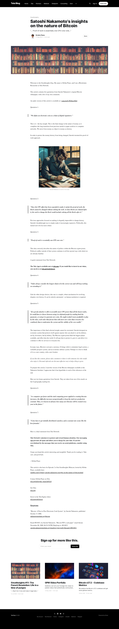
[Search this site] (90, 3)
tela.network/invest (48, 269)
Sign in (95, 3)
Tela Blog (15, 3)
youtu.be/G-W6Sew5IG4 (69, 101)
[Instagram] (63, 613)
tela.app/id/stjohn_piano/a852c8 (40, 481)
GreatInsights (34, 17)
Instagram (61, 616)
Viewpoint (55, 3)
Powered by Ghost (103, 615)
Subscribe (103, 3)
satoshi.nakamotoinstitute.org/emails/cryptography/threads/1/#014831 (53, 528)
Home (26, 3)
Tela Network (48, 616)
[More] (76, 3)
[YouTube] (60, 613)
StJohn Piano (40, 35)
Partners (38, 3)
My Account (40, 616)
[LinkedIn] (57, 613)
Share (85, 36)
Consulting (63, 3)
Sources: (34, 505)
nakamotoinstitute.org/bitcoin (40, 516)
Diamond (73, 616)
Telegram (79, 616)
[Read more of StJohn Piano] (32, 36)
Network (46, 3)
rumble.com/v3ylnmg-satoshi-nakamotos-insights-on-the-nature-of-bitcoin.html (56, 472)
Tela (32, 3)
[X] (54, 613)
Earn (71, 3)
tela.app (56, 266)
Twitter (55, 616)
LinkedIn (67, 616)
